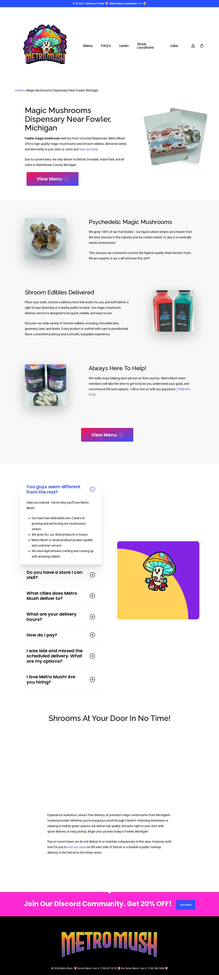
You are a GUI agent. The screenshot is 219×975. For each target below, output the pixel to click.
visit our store (88, 149)
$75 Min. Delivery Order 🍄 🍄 (109, 3)
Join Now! (186, 905)
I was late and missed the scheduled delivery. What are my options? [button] (55, 656)
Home (19, 90)
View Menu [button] (49, 179)
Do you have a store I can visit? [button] (54, 575)
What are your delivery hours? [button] (51, 616)
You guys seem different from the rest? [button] (53, 489)
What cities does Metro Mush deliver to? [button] (52, 596)
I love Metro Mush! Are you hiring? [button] (51, 679)
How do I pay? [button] (42, 635)
